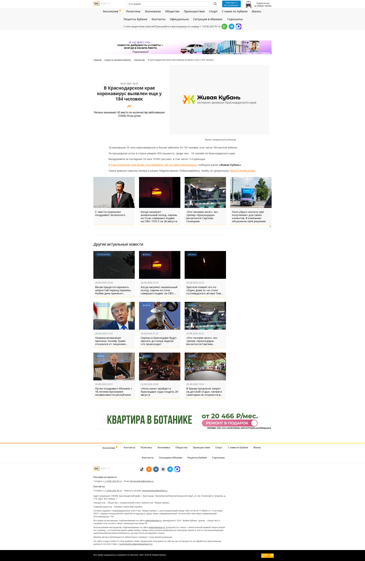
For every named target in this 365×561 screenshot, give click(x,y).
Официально (179, 19)
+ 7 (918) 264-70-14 (112, 481)
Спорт (213, 11)
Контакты (159, 19)
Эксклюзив (111, 11)
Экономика (153, 11)
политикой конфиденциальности (135, 544)
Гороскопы (235, 19)
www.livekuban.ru (153, 520)
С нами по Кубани (235, 11)
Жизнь (256, 11)
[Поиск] (215, 3)
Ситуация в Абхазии (207, 19)
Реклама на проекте (105, 477)
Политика (133, 11)
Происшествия (194, 11)
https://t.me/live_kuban (242, 170)
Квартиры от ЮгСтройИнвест (231, 3)
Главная (97, 59)
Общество (172, 11)
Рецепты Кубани (135, 19)
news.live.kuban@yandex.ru (154, 490)
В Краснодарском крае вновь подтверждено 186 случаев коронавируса (153, 165)
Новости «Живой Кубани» (117, 59)
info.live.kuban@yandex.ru (142, 481)
